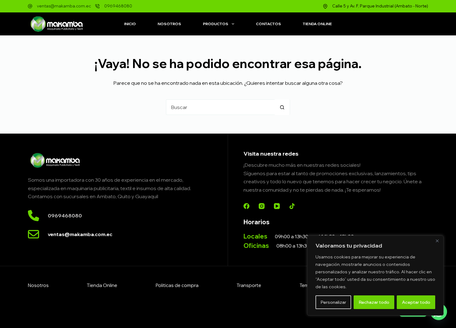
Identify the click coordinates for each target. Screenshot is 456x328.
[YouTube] (277, 206)
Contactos (268, 23)
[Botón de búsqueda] (282, 107)
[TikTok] (292, 206)
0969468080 (118, 5)
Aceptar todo (416, 302)
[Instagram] (262, 206)
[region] (375, 275)
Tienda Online (317, 23)
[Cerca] (437, 240)
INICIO (130, 23)
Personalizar (333, 302)
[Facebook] (246, 206)
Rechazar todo (374, 302)
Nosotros (169, 23)
